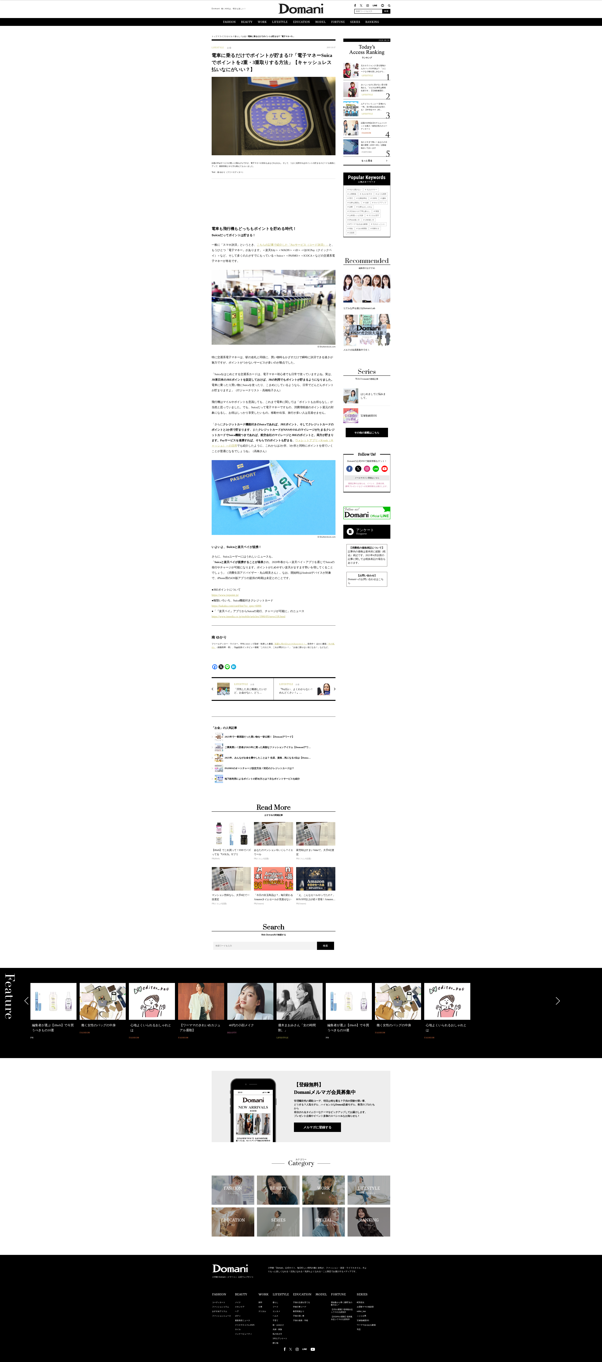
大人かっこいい (378, 224)
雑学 (260, 1302)
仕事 (260, 1307)
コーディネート (218, 1302)
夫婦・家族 (277, 1329)
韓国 (377, 211)
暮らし (237, 36)
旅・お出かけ (278, 1325)
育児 (351, 198)
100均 (374, 198)
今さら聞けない (355, 190)
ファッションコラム (220, 1307)
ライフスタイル (225, 36)
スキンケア (239, 1307)
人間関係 (352, 194)
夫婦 (367, 203)
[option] (53, 1011)
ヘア (237, 1311)
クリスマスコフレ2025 (244, 1325)
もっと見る (366, 160)
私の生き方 (277, 1334)
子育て (275, 1320)
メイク (238, 1302)
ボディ (238, 1316)
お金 (244, 36)
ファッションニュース (221, 1316)
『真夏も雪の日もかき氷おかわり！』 (290, 644)
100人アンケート (280, 1338)
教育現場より (298, 1311)
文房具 (351, 233)
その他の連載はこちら (366, 432)
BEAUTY (246, 22)
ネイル (238, 1329)
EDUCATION (301, 22)
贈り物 (275, 1343)
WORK (262, 22)
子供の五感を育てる (301, 1302)
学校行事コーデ (299, 1307)
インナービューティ (243, 1334)
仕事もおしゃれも (365, 207)
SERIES (355, 22)
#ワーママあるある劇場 (358, 224)
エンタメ (276, 1311)
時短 (351, 228)
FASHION (229, 22)
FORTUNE (338, 22)
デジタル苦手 (373, 215)
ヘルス (275, 1316)
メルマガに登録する (317, 1127)
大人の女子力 (366, 194)
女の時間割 (362, 228)
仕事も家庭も (354, 203)
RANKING (372, 22)
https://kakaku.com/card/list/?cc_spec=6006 (236, 605)
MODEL (320, 22)
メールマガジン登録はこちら (367, 478)
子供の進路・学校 (300, 1320)
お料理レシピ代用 (356, 215)
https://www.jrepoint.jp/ (225, 595)
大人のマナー (371, 190)
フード (275, 1307)
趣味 (384, 198)
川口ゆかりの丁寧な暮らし (359, 211)
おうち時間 (381, 194)
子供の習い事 (298, 1316)
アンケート (365, 530)
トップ (214, 36)
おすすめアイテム (219, 1311)
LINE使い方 (369, 220)
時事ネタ (375, 228)
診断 (351, 207)
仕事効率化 (362, 198)
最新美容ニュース (242, 1320)
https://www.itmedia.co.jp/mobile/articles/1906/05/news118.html (248, 616)
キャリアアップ (380, 203)
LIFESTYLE (280, 22)
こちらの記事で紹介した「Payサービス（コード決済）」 (293, 244)
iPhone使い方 (354, 220)
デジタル (262, 1311)
